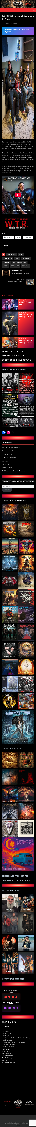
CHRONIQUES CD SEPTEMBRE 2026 (14, 501)
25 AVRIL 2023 (11, 254)
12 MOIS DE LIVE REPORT (13, 351)
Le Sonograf (6, 1036)
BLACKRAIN (9, 971)
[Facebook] (4, 432)
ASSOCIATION (8, 258)
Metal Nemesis (7, 1040)
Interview (5, 461)
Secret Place (6, 1051)
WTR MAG (16, 23)
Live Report (5, 464)
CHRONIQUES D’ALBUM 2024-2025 (17, 880)
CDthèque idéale (7, 454)
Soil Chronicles (6, 1053)
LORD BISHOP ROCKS (26, 971)
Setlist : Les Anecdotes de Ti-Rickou (13, 471)
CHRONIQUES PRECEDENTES (15, 876)
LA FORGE (6, 262)
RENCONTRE (15, 266)
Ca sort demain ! (7, 451)
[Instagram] (8, 432)
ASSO (20, 254)
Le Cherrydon (6, 1033)
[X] (13, 432)
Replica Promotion (8, 1047)
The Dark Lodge (7, 1058)
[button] (33, 10)
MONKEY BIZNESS (26, 909)
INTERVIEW (25, 258)
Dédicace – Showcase (9, 457)
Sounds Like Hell (7, 1056)
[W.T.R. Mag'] (18, 7)
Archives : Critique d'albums (11, 448)
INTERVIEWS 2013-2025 (13, 979)
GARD (17, 258)
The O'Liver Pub (7, 1060)
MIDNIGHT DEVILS (26, 949)
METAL (6, 266)
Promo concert (7, 467)
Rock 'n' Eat (6, 1049)
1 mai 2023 (7, 23)
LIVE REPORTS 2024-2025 (13, 355)
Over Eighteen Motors (9, 1044)
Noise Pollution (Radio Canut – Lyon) (14, 1042)
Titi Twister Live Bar (8, 1062)
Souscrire (7, 490)
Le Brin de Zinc (7, 1031)
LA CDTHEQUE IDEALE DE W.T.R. (16, 360)
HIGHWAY (26, 932)
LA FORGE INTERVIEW (19, 262)
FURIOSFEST (9, 909)
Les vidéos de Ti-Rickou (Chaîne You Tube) (16, 1038)
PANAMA (9, 932)
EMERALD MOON (9, 949)
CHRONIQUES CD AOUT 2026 (12, 749)
